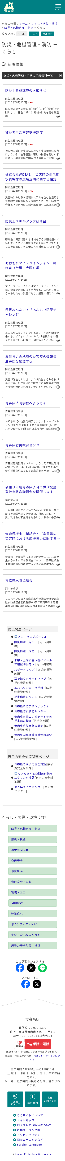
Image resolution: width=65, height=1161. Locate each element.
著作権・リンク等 (28, 1130)
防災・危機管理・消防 (18, 28)
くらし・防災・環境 (44, 24)
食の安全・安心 (21, 882)
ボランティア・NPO (24, 924)
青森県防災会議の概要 (28, 726)
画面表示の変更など (30, 1140)
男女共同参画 (20, 850)
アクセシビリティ (28, 1135)
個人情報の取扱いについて (34, 1125)
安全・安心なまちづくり (27, 935)
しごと (34, 34)
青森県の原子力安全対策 (30, 764)
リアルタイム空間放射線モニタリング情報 (33, 776)
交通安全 (17, 860)
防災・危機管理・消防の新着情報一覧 (28, 75)
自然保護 (17, 903)
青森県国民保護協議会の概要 (33, 735)
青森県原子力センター (28, 787)
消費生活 (17, 871)
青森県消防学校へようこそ (31, 706)
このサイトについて (30, 1115)
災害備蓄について (25, 697)
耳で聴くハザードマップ (30, 679)
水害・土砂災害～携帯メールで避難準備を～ (33, 662)
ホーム (23, 24)
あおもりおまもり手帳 (28, 688)
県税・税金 (18, 839)
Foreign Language (29, 1145)
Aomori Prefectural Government (34, 1154)
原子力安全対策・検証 (25, 945)
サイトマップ (25, 1120)
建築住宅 (17, 914)
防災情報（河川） (25, 642)
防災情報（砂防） (25, 651)
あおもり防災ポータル (32, 637)
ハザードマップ (24, 670)
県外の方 (47, 34)
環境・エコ (18, 892)
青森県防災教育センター (30, 711)
